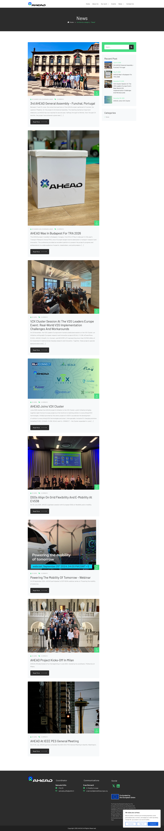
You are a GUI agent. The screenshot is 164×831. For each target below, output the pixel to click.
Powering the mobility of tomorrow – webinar (60, 577)
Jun (96, 93)
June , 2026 (117, 62)
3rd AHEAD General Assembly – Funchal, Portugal (62, 103)
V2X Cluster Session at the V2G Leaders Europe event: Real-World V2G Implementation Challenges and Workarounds (62, 325)
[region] (142, 819)
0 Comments (60, 99)
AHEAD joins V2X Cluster (47, 406)
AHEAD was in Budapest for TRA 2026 (55, 233)
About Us (95, 4)
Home (88, 4)
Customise (131, 824)
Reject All (142, 824)
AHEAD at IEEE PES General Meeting (54, 741)
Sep (96, 567)
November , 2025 (118, 98)
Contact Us (130, 4)
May (96, 223)
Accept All (153, 824)
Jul (97, 487)
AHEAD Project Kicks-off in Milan (52, 660)
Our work (104, 4)
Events (113, 4)
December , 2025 (118, 81)
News (120, 4)
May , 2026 (117, 72)
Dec (96, 311)
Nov (96, 396)
